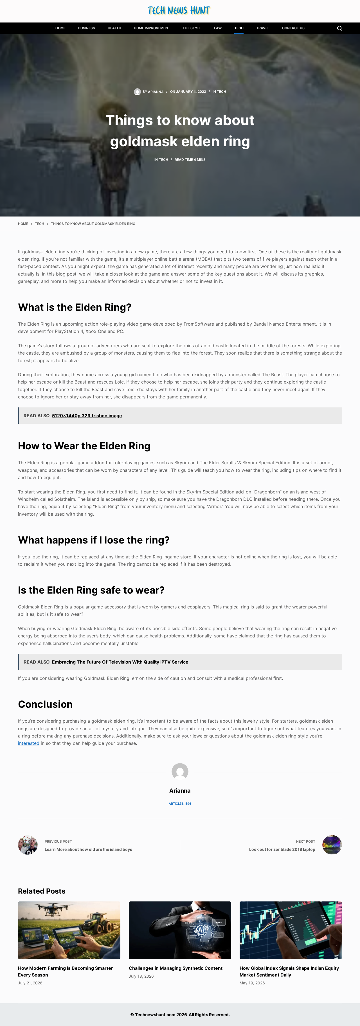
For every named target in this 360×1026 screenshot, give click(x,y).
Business (86, 28)
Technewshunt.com (155, 1014)
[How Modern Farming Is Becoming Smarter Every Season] (69, 930)
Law (218, 28)
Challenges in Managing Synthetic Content (175, 968)
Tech (239, 28)
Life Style (192, 28)
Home (60, 28)
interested (28, 743)
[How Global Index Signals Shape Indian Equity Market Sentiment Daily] (291, 930)
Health (114, 28)
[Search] (339, 28)
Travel (262, 28)
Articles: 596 (180, 804)
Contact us (293, 28)
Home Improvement (152, 28)
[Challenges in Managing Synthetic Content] (180, 930)
